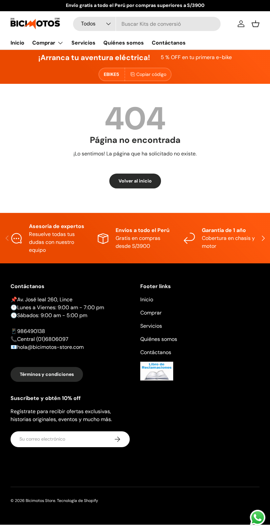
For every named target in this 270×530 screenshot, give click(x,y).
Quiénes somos (123, 42)
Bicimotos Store (40, 500)
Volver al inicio (135, 181)
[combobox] (147, 24)
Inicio (17, 42)
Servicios (83, 42)
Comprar (151, 312)
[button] (255, 24)
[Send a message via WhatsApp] (258, 518)
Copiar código (151, 74)
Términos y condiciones (47, 374)
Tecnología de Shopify (77, 500)
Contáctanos (169, 42)
